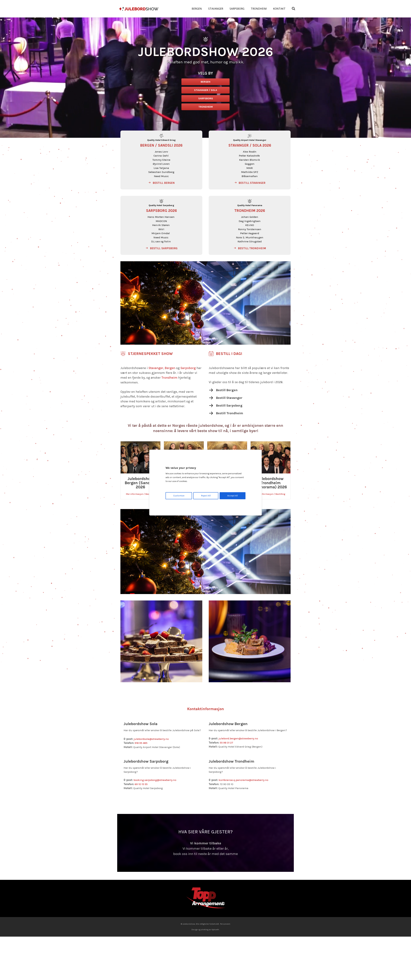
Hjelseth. (215, 935)
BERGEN (197, 8)
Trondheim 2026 (249, 210)
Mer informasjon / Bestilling (140, 494)
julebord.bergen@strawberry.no (238, 738)
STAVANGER (215, 8)
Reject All (206, 495)
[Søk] (291, 8)
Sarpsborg (188, 368)
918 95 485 (141, 742)
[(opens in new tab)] (205, 903)
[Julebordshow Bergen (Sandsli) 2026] (140, 457)
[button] (161, 183)
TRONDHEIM (259, 8)
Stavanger (156, 368)
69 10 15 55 (141, 784)
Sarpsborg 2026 (161, 210)
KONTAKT (279, 8)
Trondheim (169, 377)
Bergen (170, 368)
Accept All (232, 495)
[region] (205, 482)
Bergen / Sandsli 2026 (161, 145)
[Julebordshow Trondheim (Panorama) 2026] (270, 457)
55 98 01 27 (226, 742)
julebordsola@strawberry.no (151, 738)
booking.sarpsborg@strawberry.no (155, 780)
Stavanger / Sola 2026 (249, 145)
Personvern (225, 929)
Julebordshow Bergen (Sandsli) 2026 (140, 482)
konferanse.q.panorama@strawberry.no (243, 780)
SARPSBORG (237, 8)
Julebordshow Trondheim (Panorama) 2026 (270, 482)
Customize (178, 495)
